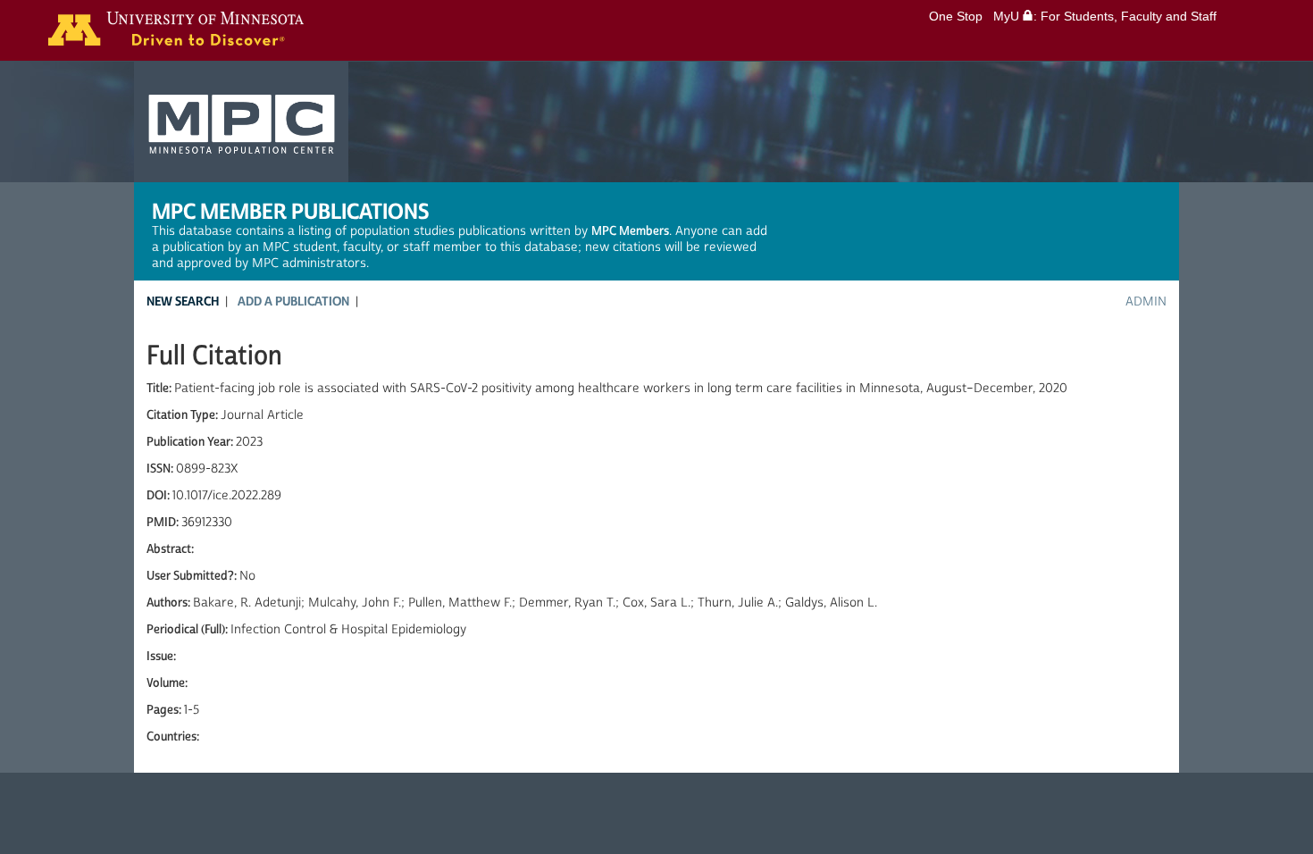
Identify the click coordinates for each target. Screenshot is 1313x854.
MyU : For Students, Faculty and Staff (1105, 16)
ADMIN (1146, 302)
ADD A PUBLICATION (293, 301)
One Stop (956, 16)
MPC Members (630, 231)
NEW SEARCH (182, 301)
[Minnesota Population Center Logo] (241, 129)
